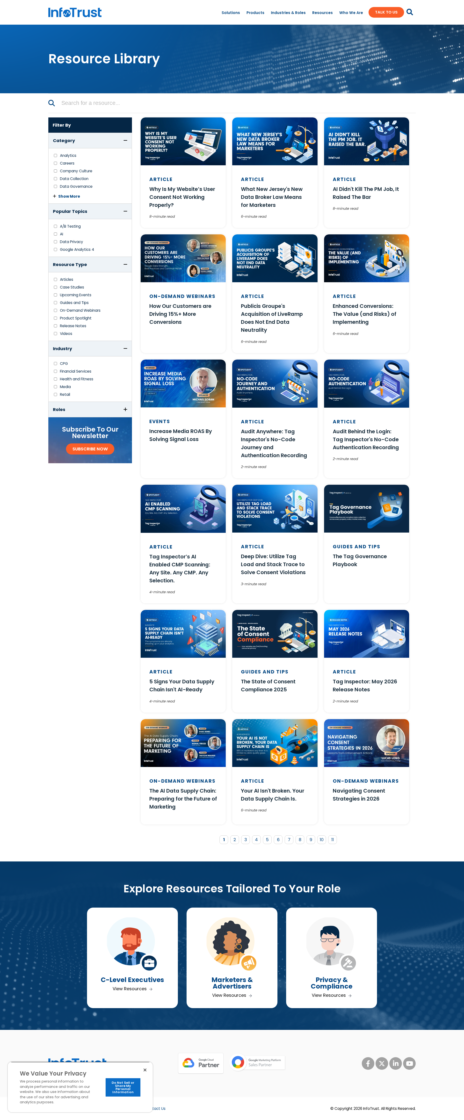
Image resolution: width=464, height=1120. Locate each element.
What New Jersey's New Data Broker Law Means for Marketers (272, 197)
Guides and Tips (74, 302)
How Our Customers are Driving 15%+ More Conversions (180, 314)
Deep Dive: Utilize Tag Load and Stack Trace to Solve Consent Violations (273, 564)
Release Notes (73, 325)
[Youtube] (409, 1063)
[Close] (145, 1070)
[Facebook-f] (368, 1063)
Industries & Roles (288, 12)
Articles (66, 279)
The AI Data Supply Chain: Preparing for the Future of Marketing (183, 798)
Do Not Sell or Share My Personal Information (123, 1087)
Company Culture (76, 170)
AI (61, 234)
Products (255, 12)
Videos (66, 333)
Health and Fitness (76, 379)
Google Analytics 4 (77, 249)
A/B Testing (70, 226)
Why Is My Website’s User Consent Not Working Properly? (182, 197)
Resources (322, 12)
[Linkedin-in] (395, 1063)
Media (65, 386)
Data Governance (76, 186)
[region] (80, 1087)
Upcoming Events (75, 294)
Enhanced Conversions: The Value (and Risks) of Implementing (364, 314)
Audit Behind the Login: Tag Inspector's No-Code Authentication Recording (366, 439)
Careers (67, 163)
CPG (64, 363)
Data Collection (74, 178)
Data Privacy (71, 241)
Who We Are (351, 12)
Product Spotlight (76, 318)
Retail (65, 394)
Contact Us (155, 1108)
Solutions (231, 12)
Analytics (68, 155)
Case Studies (72, 287)
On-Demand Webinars (80, 310)
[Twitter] (382, 1063)
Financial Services (75, 371)
